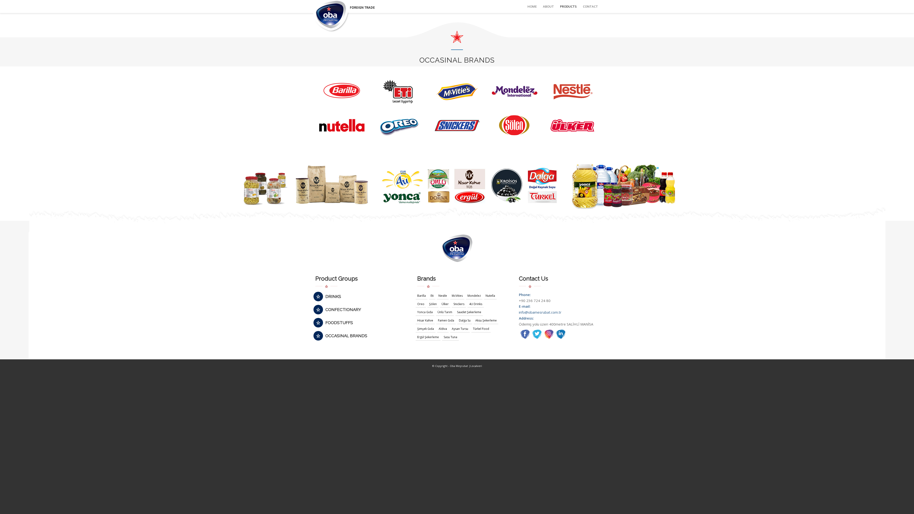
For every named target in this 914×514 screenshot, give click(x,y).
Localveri (476, 366)
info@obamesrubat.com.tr (540, 312)
